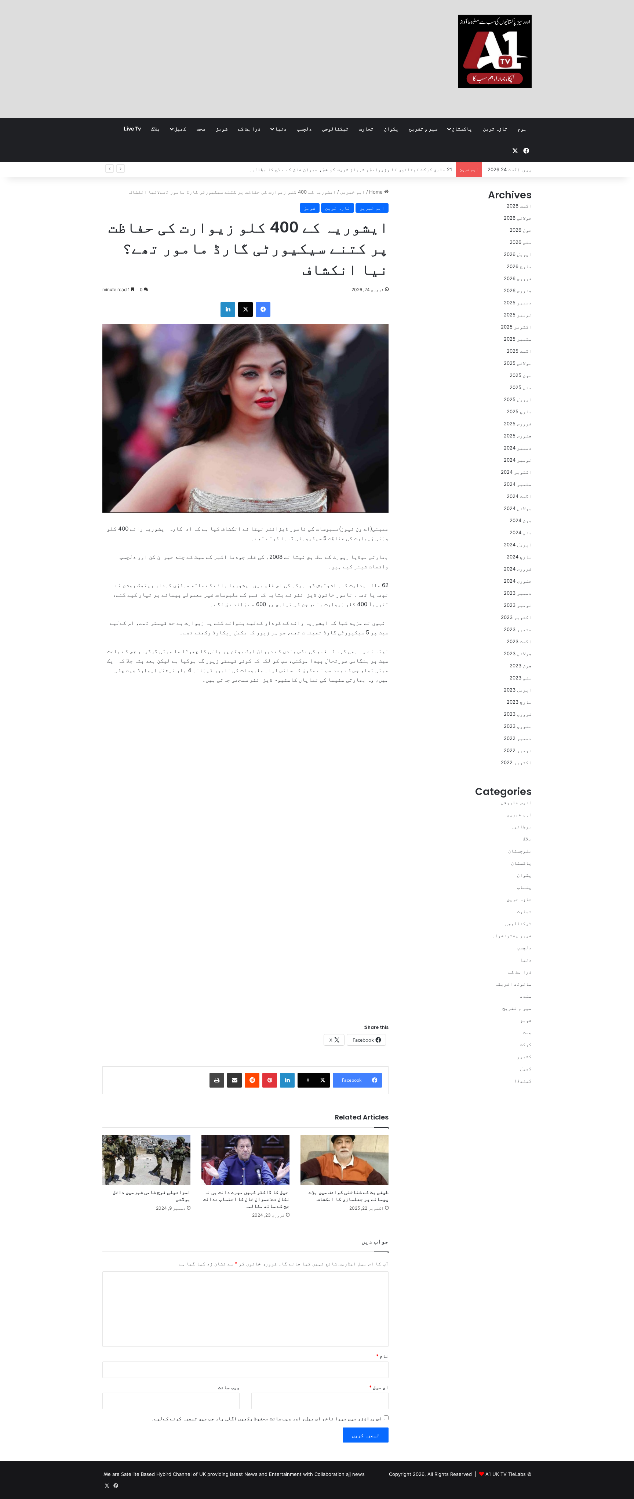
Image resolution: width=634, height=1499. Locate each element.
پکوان (391, 128)
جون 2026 (521, 230)
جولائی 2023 (518, 653)
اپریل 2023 (518, 690)
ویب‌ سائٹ (229, 1387)
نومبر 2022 (518, 750)
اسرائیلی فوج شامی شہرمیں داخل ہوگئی (151, 1195)
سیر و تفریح (423, 128)
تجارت (366, 128)
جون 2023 (521, 665)
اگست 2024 (519, 496)
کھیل (180, 128)
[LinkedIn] (228, 309)
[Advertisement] (243, 58)
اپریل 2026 (518, 254)
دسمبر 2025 (518, 302)
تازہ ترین (495, 128)
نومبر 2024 (518, 460)
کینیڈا (523, 1081)
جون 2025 (521, 375)
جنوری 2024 (518, 581)
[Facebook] (263, 309)
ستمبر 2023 (518, 629)
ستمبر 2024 (518, 484)
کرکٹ (526, 1044)
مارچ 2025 (519, 411)
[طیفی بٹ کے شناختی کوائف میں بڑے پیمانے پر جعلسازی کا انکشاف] (344, 1160)
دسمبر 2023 (518, 593)
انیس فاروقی (516, 802)
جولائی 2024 (518, 508)
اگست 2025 (519, 351)
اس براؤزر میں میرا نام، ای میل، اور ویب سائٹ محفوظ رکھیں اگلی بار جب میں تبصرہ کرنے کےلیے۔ (266, 1418)
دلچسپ (304, 128)
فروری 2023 (518, 714)
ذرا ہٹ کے (249, 128)
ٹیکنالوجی (335, 128)
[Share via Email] (234, 1080)
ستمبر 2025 (518, 339)
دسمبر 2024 (518, 448)
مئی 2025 (521, 387)
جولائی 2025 (518, 363)
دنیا (281, 128)
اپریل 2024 (518, 544)
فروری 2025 (518, 423)
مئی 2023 (521, 678)
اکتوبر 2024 (516, 472)
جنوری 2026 (518, 290)
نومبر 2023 (518, 605)
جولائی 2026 (518, 218)
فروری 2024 (518, 569)
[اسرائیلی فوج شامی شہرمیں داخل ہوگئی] (146, 1160)
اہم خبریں (352, 192)
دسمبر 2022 (518, 738)
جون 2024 (521, 520)
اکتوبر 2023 (516, 617)
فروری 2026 (518, 278)
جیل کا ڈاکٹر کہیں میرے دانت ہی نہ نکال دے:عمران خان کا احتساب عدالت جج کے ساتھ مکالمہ (246, 1199)
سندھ (526, 996)
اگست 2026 (519, 206)
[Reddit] (252, 1080)
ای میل (379, 1387)
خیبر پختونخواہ (512, 935)
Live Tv (132, 128)
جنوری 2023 (518, 726)
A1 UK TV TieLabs (505, 1474)
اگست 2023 (519, 641)
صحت (201, 128)
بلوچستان (520, 851)
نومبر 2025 (518, 315)
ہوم (522, 128)
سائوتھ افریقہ (513, 984)
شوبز (221, 128)
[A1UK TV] (495, 51)
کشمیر (524, 1056)
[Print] (216, 1080)
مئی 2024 (521, 532)
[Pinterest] (269, 1080)
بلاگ (155, 128)
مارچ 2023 (519, 702)
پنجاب (524, 887)
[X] (245, 309)
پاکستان (462, 128)
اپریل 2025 (518, 399)
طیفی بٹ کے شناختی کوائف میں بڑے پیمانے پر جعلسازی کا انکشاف (349, 1195)
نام (382, 1356)
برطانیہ (521, 826)
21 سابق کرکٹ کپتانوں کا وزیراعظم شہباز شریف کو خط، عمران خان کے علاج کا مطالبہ (350, 169)
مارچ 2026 (519, 266)
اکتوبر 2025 (516, 327)
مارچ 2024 (519, 557)
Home (376, 192)
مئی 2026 (521, 242)
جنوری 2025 (518, 436)
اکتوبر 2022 (516, 762)
